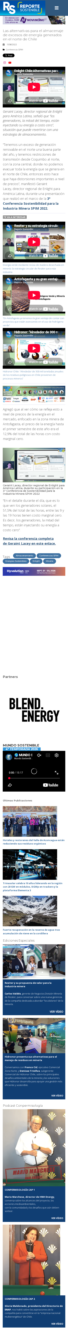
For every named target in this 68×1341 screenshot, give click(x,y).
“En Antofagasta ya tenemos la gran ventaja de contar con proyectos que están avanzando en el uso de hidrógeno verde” (33, 322)
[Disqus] (34, 623)
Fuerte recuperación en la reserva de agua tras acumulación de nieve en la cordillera (31, 931)
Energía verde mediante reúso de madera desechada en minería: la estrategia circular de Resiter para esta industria (33, 268)
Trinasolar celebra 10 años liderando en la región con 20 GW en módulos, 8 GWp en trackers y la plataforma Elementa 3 (32, 887)
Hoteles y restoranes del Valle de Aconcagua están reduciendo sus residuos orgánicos (34, 841)
